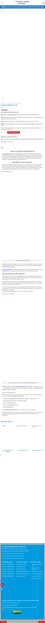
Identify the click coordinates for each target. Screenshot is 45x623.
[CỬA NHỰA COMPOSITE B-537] (22, 436)
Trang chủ (3, 103)
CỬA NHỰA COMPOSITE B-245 (7, 450)
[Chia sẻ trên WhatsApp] (2, 142)
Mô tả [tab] (2, 147)
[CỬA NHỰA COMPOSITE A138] (37, 436)
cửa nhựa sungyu (24, 139)
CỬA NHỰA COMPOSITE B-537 (22, 450)
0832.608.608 (3, 621)
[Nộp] (43, 7)
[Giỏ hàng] (43, 2)
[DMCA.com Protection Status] (17, 611)
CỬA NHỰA (9, 103)
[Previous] (3, 55)
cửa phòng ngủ (39, 139)
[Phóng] (2, 98)
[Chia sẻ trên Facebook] (4, 142)
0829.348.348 (41, 621)
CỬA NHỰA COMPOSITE (17, 103)
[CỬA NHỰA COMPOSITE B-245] (8, 436)
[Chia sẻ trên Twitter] (6, 142)
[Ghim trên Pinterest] (10, 142)
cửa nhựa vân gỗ (32, 139)
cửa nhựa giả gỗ (15, 139)
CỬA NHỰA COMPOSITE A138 (37, 450)
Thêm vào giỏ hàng (13, 132)
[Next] (42, 55)
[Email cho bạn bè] (8, 142)
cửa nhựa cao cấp (7, 139)
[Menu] (2, 2)
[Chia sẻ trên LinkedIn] (12, 142)
